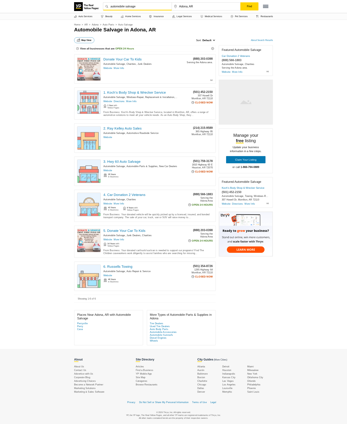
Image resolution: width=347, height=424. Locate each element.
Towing (179, 97)
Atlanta (201, 366)
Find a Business (144, 370)
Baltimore (202, 373)
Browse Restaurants (147, 384)
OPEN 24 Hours (124, 48)
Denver (201, 391)
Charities (131, 64)
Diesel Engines (158, 337)
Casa (80, 329)
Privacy (131, 402)
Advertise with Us (83, 373)
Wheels (154, 340)
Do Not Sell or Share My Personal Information (164, 402)
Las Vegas (228, 381)
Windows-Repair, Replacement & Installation (150, 97)
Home (77, 24)
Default (206, 40)
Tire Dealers (156, 323)
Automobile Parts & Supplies (142, 166)
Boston (201, 377)
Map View (86, 40)
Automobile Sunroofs (161, 335)
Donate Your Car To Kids (122, 59)
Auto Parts (108, 24)
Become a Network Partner (88, 384)
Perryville (82, 323)
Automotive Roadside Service (142, 133)
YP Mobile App (144, 373)
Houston (226, 370)
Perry (80, 326)
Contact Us (80, 370)
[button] (265, 6)
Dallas (200, 388)
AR (86, 24)
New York (252, 373)
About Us (79, 366)
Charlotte (202, 381)
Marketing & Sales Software (89, 391)
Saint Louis (253, 391)
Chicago (201, 384)
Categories (141, 381)
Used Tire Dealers (160, 326)
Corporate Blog (82, 377)
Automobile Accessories (163, 332)
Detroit (225, 366)
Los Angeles (228, 384)
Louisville (227, 388)
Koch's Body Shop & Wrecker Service (243, 187)
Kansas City (228, 377)
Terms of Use (199, 402)
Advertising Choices (85, 381)
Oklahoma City (255, 377)
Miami (250, 366)
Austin (200, 370)
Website (107, 68)
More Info (119, 68)
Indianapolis (228, 373)
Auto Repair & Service (139, 271)
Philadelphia (253, 384)
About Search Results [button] (262, 40)
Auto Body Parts (159, 329)
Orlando (251, 381)
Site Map (140, 377)
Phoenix (251, 388)
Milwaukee (253, 370)
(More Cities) (220, 359)
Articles (140, 366)
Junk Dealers (145, 64)
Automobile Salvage (114, 64)
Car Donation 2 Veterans (236, 55)
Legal (213, 402)
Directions (119, 101)
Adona (95, 24)
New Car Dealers (168, 166)
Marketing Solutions (85, 388)
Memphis (227, 391)
